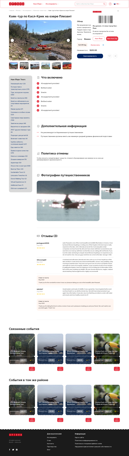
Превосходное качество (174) (20, 152)
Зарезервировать (90, 56)
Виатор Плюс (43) (17, 169)
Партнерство (52, 447)
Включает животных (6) (19, 138)
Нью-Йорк (99, 38)
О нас (49, 440)
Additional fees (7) (17, 185)
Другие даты (95, 45)
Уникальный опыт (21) (18, 84)
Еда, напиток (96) (17, 147)
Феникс (18, 10)
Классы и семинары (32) (19, 156)
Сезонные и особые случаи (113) (20, 113)
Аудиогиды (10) (16, 163)
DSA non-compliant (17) (19, 188)
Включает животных (40, 10)
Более (32, 369)
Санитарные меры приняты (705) (20, 119)
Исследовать (51, 4)
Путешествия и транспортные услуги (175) (20, 88)
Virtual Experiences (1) (18, 182)
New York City (112, 38)
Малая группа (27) (17, 109)
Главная (11, 10)
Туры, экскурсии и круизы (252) (20, 94)
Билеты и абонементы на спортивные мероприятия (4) (20, 103)
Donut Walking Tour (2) (19, 179)
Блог (48, 450)
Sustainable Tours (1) (18, 172)
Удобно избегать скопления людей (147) (19, 143)
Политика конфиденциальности (86, 440)
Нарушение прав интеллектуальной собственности (93, 447)
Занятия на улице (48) (18, 123)
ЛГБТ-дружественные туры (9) (20, 131)
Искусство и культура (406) (20, 166)
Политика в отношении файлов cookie (88, 443)
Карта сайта (79, 437)
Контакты (50, 443)
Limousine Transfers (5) (19, 175)
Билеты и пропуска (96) (19, 98)
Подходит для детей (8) (19, 135)
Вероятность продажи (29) (20, 126)
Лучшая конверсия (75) (19, 159)
